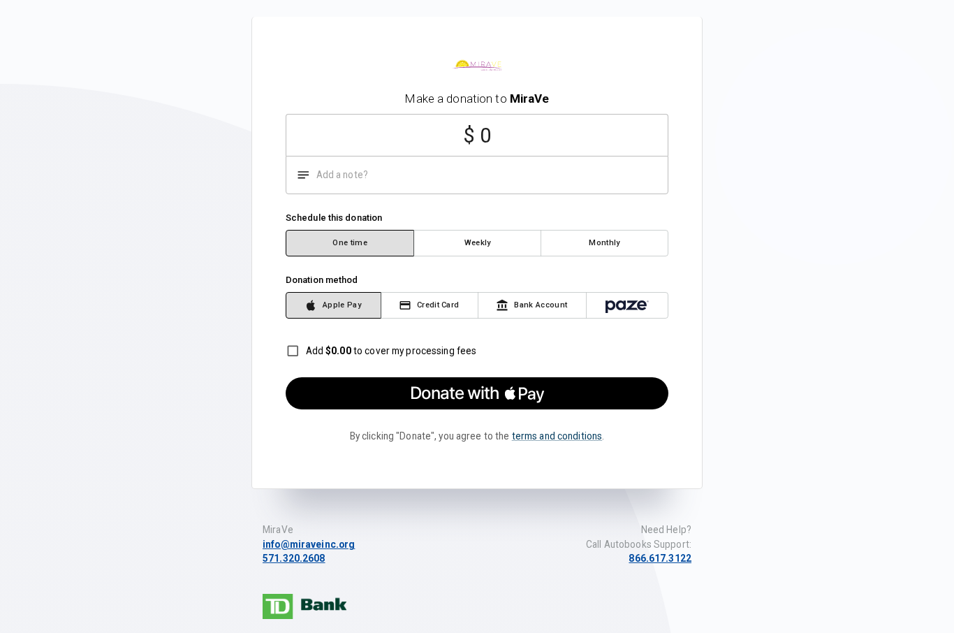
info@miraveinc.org (309, 544)
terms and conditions (557, 436)
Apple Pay (342, 305)
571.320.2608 (294, 558)
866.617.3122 (660, 558)
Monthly (604, 242)
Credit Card (438, 305)
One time (349, 242)
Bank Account (540, 305)
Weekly (477, 242)
